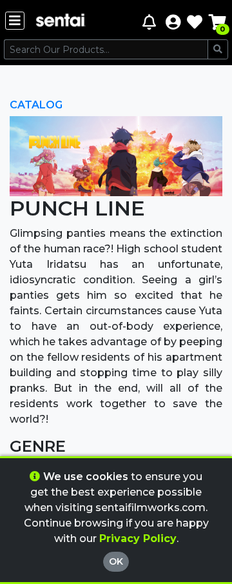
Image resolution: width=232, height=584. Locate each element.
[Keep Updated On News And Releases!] (150, 21)
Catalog (36, 105)
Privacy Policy (138, 538)
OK (116, 561)
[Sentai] (60, 21)
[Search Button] (218, 49)
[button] (173, 21)
